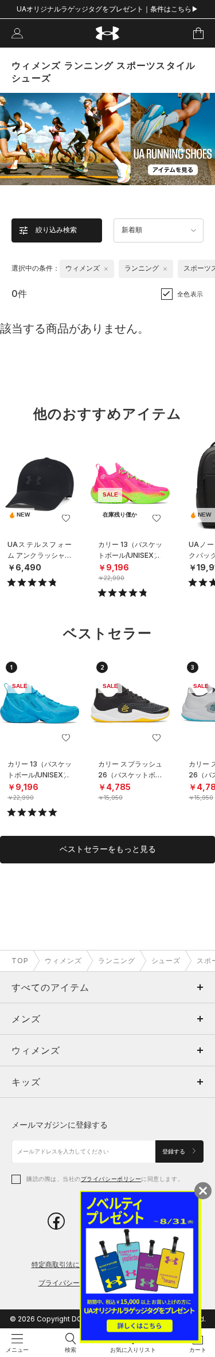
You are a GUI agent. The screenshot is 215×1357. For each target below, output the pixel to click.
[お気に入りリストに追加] (66, 518)
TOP (20, 960)
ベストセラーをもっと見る (108, 849)
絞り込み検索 (56, 230)
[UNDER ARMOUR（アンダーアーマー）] (107, 33)
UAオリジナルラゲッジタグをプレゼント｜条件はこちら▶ (107, 9)
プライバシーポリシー (111, 1178)
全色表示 (190, 294)
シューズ (166, 960)
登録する (174, 1151)
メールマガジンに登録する (59, 1124)
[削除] (106, 268)
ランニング (116, 960)
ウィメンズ (63, 960)
